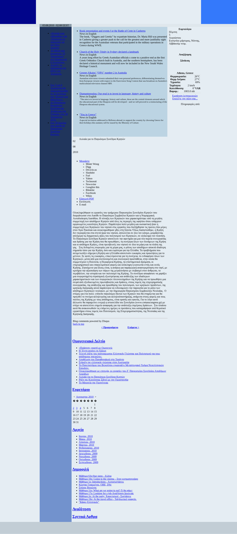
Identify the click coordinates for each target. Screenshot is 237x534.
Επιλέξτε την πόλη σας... (185, 98)
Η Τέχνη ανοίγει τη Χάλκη (92, 350)
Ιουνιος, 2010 (86, 436)
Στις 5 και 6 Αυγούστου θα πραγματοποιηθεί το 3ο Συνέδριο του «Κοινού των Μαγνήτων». (59, 92)
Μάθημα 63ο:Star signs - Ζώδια (95, 476)
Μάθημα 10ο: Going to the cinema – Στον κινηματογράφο (108, 478)
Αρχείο (78, 429)
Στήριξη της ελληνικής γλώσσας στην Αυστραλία (104, 362)
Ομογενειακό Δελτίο (88, 341)
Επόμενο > (133, 327)
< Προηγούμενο (109, 327)
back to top (78, 324)
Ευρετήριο (81, 389)
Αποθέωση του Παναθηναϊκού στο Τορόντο (101, 359)
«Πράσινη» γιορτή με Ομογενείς (95, 347)
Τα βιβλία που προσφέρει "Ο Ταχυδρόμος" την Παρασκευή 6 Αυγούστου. (58, 56)
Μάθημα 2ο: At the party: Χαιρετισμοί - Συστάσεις (105, 496)
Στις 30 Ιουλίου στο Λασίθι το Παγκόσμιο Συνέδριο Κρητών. (58, 128)
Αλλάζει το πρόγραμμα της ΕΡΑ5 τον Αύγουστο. (58, 69)
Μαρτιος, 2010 (86, 445)
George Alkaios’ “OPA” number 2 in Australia (103, 72)
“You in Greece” (87, 114)
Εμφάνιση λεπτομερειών (185, 95)
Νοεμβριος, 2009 (88, 456)
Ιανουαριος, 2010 (88, 450)
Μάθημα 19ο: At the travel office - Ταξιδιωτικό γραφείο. (108, 499)
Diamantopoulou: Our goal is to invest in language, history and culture (115, 93)
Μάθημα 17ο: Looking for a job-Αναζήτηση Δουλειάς (106, 493)
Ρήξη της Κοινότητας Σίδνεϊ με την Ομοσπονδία (103, 379)
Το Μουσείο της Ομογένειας (93, 382)
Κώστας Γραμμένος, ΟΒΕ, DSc (95, 484)
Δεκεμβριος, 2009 (88, 453)
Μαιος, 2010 (85, 439)
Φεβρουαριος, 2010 (89, 447)
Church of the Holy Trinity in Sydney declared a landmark (109, 51)
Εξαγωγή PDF (86, 198)
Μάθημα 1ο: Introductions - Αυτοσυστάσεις (101, 481)
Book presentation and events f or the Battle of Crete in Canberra (112, 30)
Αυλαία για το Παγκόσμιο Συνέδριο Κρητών (102, 376)
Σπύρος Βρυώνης (88, 487)
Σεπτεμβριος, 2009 (88, 462)
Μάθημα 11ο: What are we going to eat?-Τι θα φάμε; (106, 490)
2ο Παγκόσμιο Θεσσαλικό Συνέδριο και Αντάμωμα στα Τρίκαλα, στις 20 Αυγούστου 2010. (59, 111)
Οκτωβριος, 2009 (88, 459)
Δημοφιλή (80, 469)
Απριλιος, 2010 (87, 442)
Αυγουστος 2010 (85, 396)
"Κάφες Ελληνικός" (89, 502)
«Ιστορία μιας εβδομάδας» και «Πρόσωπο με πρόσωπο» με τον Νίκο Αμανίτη (58, 40)
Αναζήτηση (81, 509)
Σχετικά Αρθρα (84, 516)
